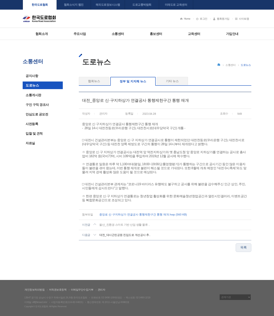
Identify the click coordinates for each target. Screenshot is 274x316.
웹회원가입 (223, 18)
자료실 (30, 143)
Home (187, 18)
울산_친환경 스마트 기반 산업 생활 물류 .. (124, 224)
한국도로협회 (40, 4)
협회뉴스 (94, 81)
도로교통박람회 (141, 4)
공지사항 (32, 75)
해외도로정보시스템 (108, 4)
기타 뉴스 (172, 81)
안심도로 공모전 (37, 114)
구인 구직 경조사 (37, 104)
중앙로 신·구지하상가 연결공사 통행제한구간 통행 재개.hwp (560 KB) (143, 214)
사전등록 (32, 124)
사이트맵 (244, 18)
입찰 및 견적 (34, 133)
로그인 (203, 18)
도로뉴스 (32, 85)
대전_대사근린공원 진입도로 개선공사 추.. (124, 234)
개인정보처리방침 (34, 289)
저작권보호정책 (58, 289)
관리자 (101, 289)
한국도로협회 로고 (39, 18)
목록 (243, 247)
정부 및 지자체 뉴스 (133, 81)
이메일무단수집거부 (82, 289)
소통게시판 (33, 95)
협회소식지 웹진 (74, 4)
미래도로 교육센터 (176, 4)
